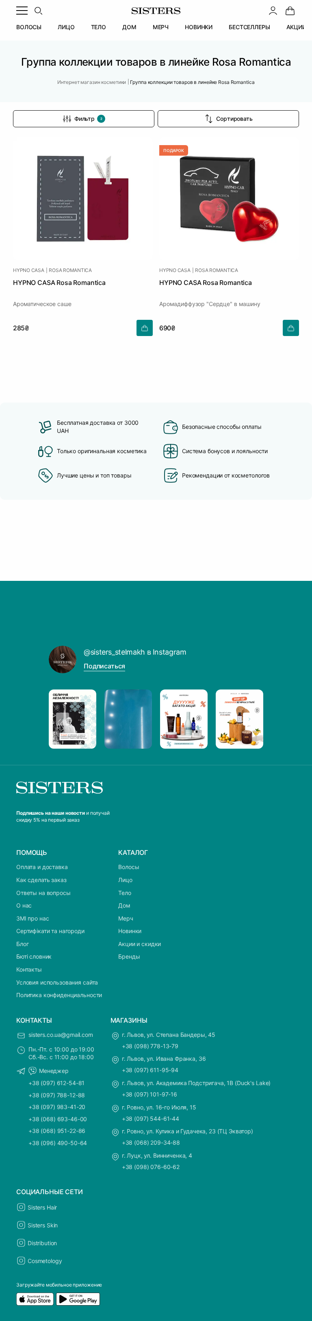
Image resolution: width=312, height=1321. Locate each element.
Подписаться (104, 666)
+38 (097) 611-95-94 (150, 1069)
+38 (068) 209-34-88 (151, 1142)
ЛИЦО (66, 27)
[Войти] (273, 10)
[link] (290, 10)
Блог (22, 943)
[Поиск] (38, 10)
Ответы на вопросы (43, 892)
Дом (124, 905)
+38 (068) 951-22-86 (56, 1130)
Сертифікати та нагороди (50, 930)
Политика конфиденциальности (59, 994)
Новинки (129, 930)
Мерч (125, 918)
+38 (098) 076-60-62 (151, 1166)
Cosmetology (45, 1260)
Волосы (128, 866)
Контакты (29, 969)
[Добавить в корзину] (144, 328)
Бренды (129, 956)
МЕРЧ (161, 27)
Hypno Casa (28, 270)
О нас (24, 905)
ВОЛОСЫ (28, 27)
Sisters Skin (43, 1225)
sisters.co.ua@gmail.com (60, 1034)
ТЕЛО (98, 27)
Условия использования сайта (57, 982)
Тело (124, 892)
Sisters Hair (42, 1207)
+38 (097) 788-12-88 (56, 1095)
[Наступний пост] (249, 719)
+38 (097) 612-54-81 (56, 1082)
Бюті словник (34, 956)
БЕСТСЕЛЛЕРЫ (249, 27)
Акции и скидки (139, 943)
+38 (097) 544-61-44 (150, 1118)
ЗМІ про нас (32, 918)
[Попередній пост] (62, 719)
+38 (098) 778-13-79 (150, 1046)
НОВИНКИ (198, 27)
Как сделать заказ (41, 879)
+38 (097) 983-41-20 (56, 1106)
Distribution (42, 1243)
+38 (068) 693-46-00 (57, 1118)
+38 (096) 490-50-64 (57, 1142)
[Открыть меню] (22, 10)
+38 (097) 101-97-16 (149, 1094)
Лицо (125, 879)
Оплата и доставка (42, 866)
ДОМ (129, 27)
